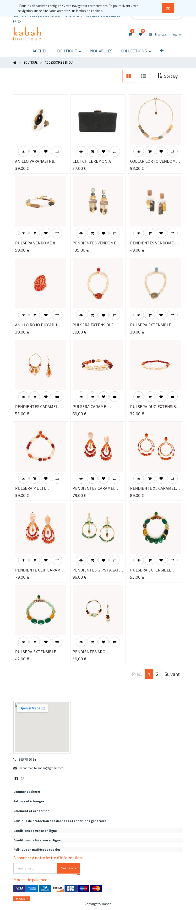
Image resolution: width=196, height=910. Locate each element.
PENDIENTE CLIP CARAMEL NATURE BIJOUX (40, 570)
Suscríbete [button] (68, 867)
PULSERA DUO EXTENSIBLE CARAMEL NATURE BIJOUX (155, 407)
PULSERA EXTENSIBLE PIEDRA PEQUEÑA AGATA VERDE (38, 652)
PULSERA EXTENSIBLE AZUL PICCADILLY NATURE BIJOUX (154, 325)
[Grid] (128, 76)
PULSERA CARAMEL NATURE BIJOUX (90, 407)
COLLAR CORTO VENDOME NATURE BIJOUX (154, 161)
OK (168, 8)
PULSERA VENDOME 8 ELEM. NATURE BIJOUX (36, 243)
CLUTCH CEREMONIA (91, 161)
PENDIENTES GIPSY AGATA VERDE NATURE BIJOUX (96, 570)
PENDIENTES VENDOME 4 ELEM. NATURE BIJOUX (153, 243)
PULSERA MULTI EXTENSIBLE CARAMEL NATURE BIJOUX (36, 488)
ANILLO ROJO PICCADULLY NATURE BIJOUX (39, 325)
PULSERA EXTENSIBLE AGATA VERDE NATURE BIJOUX (151, 570)
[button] (162, 51)
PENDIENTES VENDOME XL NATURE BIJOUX (96, 243)
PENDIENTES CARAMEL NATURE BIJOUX (36, 407)
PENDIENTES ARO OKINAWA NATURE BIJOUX (96, 652)
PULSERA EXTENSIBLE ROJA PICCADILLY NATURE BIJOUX (96, 325)
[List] (143, 76)
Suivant (172, 674)
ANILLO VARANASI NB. (35, 161)
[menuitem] (40, 51)
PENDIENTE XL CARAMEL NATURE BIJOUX (153, 488)
